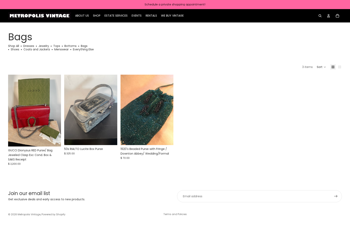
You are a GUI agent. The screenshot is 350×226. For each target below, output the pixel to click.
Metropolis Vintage (29, 214)
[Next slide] (55, 110)
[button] (321, 67)
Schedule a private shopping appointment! (175, 4)
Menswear (61, 49)
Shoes (15, 49)
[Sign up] (336, 196)
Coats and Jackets (36, 49)
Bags (84, 46)
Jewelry (43, 46)
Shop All (14, 46)
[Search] (320, 15)
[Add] (55, 140)
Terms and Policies (175, 214)
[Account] (328, 15)
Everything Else (83, 49)
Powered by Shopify (53, 214)
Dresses (28, 46)
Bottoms (70, 46)
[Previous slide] (14, 110)
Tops (56, 46)
